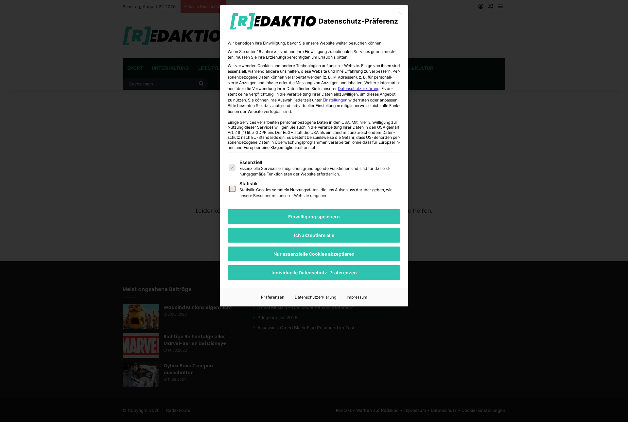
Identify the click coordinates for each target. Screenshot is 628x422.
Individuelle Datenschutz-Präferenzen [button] (314, 272)
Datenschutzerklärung (358, 88)
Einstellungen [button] (335, 100)
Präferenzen (272, 297)
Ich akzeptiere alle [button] (314, 235)
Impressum (357, 297)
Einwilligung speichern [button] (314, 216)
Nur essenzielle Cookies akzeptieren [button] (314, 254)
